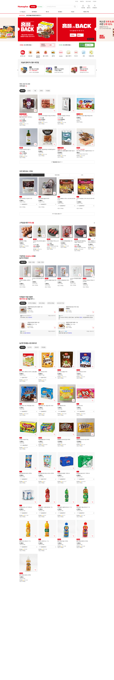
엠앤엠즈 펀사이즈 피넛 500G (83, 439)
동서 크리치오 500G (42, 371)
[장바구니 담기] (35, 110)
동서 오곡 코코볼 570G (62, 371)
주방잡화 (43, 347)
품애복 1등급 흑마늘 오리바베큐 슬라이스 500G (47, 149)
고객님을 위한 (26, 223)
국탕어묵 (36, 347)
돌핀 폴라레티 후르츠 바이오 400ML (46, 473)
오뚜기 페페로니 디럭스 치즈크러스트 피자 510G (66, 199)
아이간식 (23, 347)
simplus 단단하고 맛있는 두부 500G (88, 281)
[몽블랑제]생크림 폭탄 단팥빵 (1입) (35, 307)
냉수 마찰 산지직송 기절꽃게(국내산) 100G (85, 151)
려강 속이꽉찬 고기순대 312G (25, 198)
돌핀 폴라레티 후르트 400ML (25, 473)
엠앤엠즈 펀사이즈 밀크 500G (64, 439)
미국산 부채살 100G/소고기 (53, 241)
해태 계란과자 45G (62, 405)
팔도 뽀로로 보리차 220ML (25, 575)
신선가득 (29, 347)
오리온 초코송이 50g (23, 439)
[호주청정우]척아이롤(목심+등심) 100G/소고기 (80, 241)
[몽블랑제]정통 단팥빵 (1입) (72, 322)
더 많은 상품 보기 (56, 213)
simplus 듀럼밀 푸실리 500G (50, 281)
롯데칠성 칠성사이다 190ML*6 (83, 473)
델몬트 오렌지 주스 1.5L (43, 541)
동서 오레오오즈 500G (81, 371)
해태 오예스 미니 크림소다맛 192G (45, 405)
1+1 (32, 175)
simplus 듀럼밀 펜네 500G (63, 280)
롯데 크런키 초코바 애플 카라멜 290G (84, 115)
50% (82, 175)
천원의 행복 (57, 175)
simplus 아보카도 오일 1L (24, 149)
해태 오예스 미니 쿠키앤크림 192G (26, 405)
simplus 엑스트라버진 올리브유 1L (39, 241)
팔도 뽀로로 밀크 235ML (63, 541)
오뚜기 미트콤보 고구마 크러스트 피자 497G (85, 199)
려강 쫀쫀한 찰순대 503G (43, 198)
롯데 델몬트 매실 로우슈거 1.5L (83, 507)
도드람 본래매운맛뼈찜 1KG (66, 241)
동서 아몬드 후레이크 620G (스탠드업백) (28, 371)
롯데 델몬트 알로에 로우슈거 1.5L (65, 507)
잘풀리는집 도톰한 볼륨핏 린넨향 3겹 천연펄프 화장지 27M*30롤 (66, 151)
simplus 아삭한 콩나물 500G (38, 279)
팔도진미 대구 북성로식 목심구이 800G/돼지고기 (47, 115)
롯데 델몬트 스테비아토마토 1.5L (45, 507)
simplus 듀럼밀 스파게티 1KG (25, 281)
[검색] (76, 6)
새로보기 (58, 162)
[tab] (32, 175)
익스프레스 (39, 6)
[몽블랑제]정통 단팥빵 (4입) (33, 322)
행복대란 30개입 (22, 241)
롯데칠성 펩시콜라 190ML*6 (64, 473)
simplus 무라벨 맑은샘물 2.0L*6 (76, 279)
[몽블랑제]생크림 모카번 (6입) (72, 307)
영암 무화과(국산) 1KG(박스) (25, 117)
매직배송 (33, 6)
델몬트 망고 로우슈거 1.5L (25, 541)
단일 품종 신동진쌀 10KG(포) (64, 115)
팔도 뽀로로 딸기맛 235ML (82, 541)
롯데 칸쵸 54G (80, 405)
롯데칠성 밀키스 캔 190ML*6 (25, 507)
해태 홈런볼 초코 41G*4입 (44, 439)
